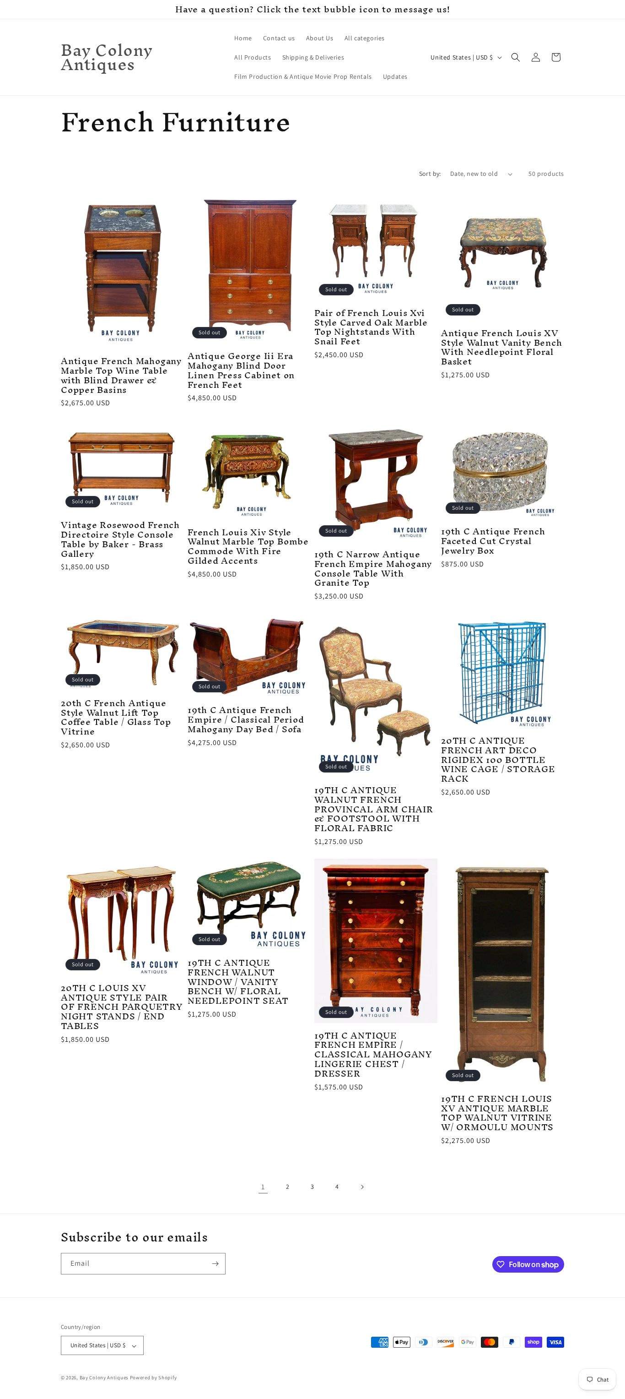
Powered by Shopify (153, 1378)
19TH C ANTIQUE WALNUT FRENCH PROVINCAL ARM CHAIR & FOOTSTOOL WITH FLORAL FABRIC (373, 809)
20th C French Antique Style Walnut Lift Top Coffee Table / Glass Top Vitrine (116, 717)
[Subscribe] (215, 1263)
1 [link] (263, 1187)
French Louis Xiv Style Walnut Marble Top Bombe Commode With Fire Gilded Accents (248, 547)
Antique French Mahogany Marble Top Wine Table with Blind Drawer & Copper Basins (121, 375)
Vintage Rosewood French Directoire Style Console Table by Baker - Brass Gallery (120, 539)
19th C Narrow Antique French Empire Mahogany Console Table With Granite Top (373, 569)
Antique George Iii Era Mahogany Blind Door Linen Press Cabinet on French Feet (241, 370)
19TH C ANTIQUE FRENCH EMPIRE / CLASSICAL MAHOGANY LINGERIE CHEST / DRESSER (373, 1054)
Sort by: (430, 173)
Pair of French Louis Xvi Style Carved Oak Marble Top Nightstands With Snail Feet (371, 327)
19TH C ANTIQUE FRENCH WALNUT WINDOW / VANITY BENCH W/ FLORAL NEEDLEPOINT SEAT (238, 982)
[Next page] (362, 1187)
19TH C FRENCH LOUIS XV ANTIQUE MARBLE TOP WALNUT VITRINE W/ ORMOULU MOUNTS (497, 1113)
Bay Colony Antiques (104, 1378)
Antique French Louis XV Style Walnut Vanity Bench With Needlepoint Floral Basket (501, 347)
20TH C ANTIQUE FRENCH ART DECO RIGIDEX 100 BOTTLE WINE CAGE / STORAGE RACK (498, 760)
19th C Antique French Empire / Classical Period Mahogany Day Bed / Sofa (246, 719)
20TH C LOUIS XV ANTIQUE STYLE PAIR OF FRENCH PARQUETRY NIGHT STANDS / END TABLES (122, 1007)
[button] (516, 57)
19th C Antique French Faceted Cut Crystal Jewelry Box (493, 541)
